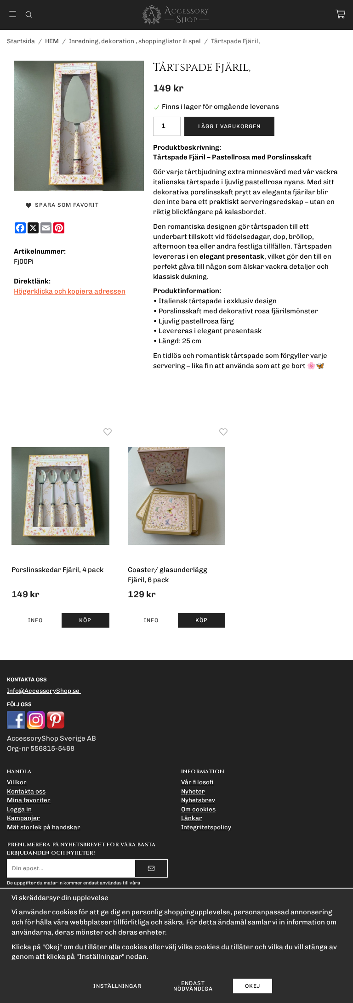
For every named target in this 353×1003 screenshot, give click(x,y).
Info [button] (35, 620)
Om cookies (198, 809)
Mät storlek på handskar (43, 827)
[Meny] (13, 14)
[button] (85, 620)
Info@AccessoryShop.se (43, 690)
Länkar (191, 818)
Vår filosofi (197, 782)
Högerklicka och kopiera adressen (69, 291)
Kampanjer (23, 818)
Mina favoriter (29, 800)
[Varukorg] (340, 14)
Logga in (19, 809)
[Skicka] (151, 868)
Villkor (17, 782)
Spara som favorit (65, 205)
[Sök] (29, 15)
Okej (252, 986)
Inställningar (117, 986)
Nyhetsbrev (198, 800)
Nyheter (193, 791)
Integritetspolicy (206, 827)
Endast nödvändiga (193, 986)
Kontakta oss (26, 791)
